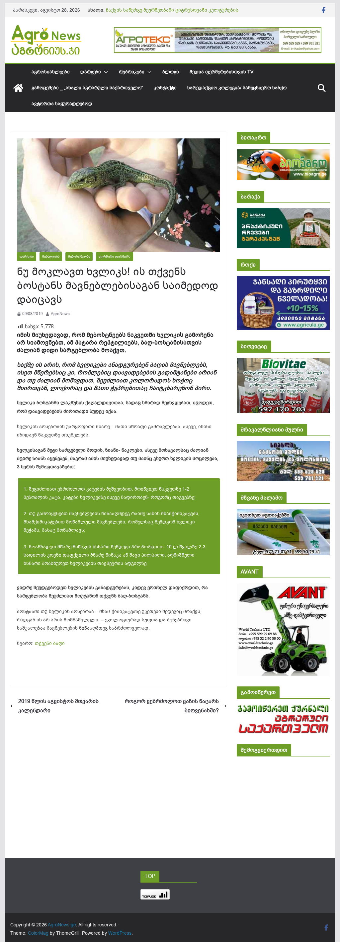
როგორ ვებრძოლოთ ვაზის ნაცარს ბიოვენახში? (172, 706)
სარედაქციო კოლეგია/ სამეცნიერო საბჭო (237, 88)
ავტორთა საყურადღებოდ (62, 104)
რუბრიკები (131, 72)
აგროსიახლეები (51, 72)
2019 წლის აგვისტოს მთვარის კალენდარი (58, 706)
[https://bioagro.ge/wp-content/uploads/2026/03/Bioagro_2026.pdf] (283, 153)
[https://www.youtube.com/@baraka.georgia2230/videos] (283, 212)
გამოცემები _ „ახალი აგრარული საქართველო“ (87, 88)
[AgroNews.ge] (18, 88)
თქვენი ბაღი (50, 643)
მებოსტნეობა (79, 256)
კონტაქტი (165, 88)
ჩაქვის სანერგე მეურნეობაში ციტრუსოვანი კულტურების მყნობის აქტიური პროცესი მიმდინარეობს (172, 13)
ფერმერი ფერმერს (114, 256)
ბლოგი (170, 72)
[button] (104, 72)
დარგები (90, 72)
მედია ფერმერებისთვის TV (221, 72)
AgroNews (60, 313)
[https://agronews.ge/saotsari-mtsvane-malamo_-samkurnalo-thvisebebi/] (283, 513)
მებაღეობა (50, 256)
